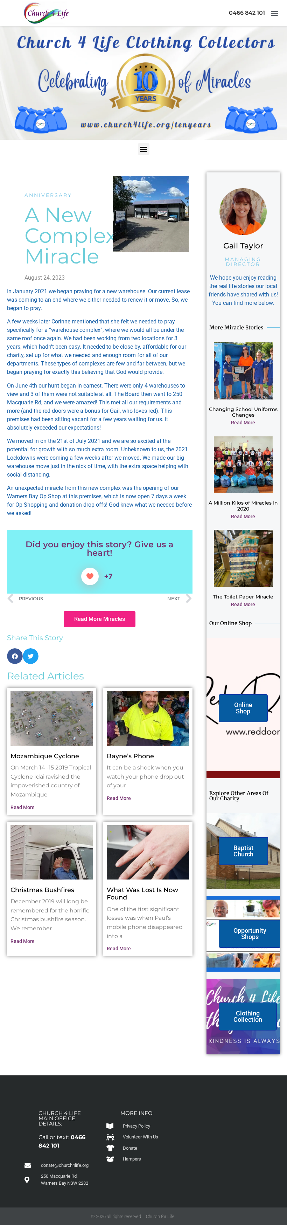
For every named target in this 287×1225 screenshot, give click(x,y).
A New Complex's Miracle (77, 235)
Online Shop (243, 708)
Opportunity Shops (249, 933)
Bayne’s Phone (130, 756)
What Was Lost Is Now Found (142, 894)
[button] (274, 13)
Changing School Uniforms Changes (243, 412)
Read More (22, 807)
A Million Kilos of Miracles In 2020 (243, 506)
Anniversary (48, 195)
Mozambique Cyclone (44, 756)
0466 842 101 (247, 12)
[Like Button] (90, 576)
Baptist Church (243, 851)
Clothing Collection (247, 1016)
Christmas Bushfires (42, 890)
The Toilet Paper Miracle (243, 597)
